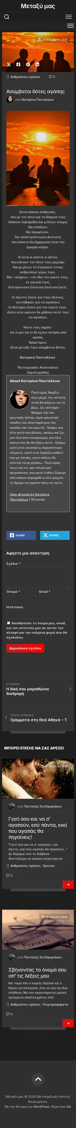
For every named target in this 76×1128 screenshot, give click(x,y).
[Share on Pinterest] (28, 64)
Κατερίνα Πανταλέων (38, 99)
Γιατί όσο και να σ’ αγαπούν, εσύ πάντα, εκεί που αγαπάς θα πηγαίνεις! (37, 828)
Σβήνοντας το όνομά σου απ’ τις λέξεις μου (37, 973)
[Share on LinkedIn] (37, 64)
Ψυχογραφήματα (55, 1004)
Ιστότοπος (14, 607)
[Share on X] (10, 64)
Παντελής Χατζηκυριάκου (43, 806)
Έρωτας (49, 865)
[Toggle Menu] (70, 26)
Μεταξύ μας (38, 6)
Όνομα (13, 592)
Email (44, 592)
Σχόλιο (13, 564)
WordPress (42, 1107)
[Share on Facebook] (18, 64)
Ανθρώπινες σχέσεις (25, 77)
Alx (68, 1107)
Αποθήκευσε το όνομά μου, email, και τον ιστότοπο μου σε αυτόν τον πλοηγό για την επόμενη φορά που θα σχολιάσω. (36, 630)
